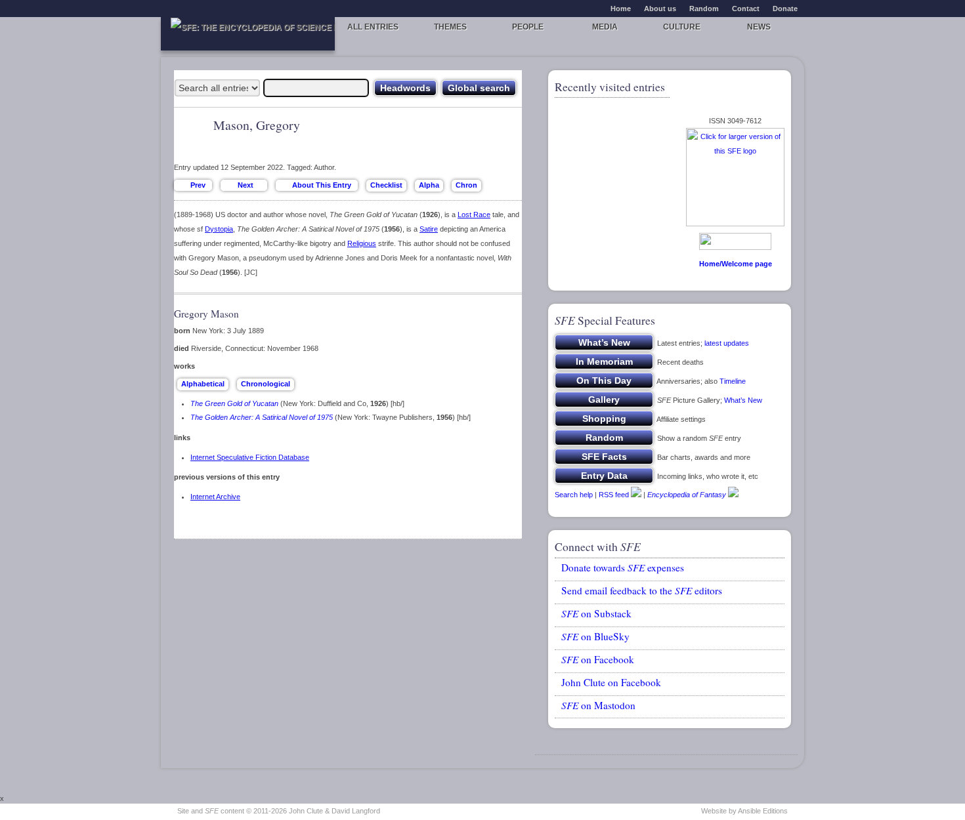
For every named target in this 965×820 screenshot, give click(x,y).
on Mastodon (598, 705)
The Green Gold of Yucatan (234, 403)
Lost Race (474, 214)
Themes (450, 26)
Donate (785, 8)
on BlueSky (595, 636)
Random (704, 8)
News (759, 26)
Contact (746, 8)
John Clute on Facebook (611, 682)
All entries (372, 26)
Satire (428, 229)
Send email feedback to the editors (641, 590)
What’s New (743, 400)
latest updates (726, 343)
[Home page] (248, 34)
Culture (681, 26)
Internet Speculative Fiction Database (249, 457)
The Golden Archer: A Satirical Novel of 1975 (261, 417)
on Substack (596, 613)
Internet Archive (215, 497)
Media (605, 26)
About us (660, 8)
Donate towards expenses (622, 567)
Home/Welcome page (735, 264)
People (528, 26)
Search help (574, 495)
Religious (361, 243)
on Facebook (597, 659)
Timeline (732, 381)
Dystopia (219, 229)
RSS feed (614, 495)
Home (621, 8)
